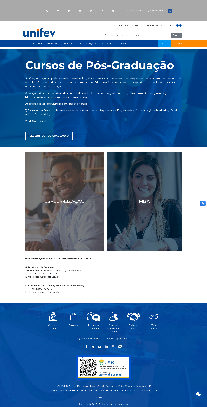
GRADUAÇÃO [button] (68, 44)
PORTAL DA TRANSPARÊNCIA (117, 26)
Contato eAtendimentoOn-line (113, 328)
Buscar (176, 35)
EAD (163, 44)
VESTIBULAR (52, 44)
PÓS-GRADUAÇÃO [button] (87, 44)
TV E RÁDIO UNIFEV (167, 26)
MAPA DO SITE (103, 397)
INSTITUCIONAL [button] (34, 44)
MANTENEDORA (137, 26)
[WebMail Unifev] (120, 346)
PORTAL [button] (176, 44)
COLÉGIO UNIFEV (151, 26)
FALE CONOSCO (135, 10)
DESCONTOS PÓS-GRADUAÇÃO (49, 135)
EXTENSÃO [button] (105, 44)
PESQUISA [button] (120, 44)
